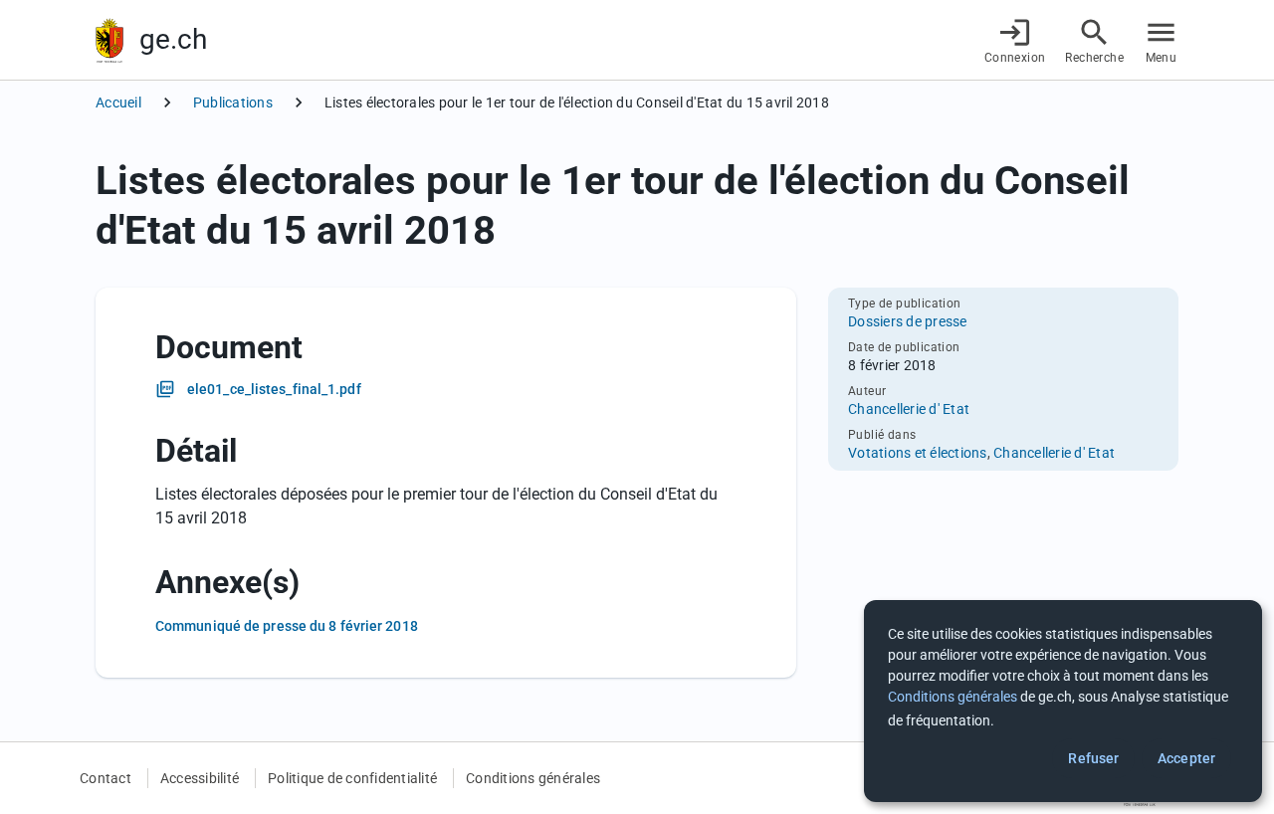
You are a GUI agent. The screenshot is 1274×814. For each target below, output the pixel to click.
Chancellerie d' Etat (908, 409)
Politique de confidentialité (352, 778)
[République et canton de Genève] (109, 40)
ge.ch (173, 39)
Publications (233, 102)
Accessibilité (199, 778)
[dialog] (1063, 701)
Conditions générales (533, 778)
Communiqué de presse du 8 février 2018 (286, 626)
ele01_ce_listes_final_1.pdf (274, 389)
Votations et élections (917, 453)
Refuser (1093, 758)
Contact (105, 778)
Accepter (1186, 758)
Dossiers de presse (907, 321)
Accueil (118, 102)
